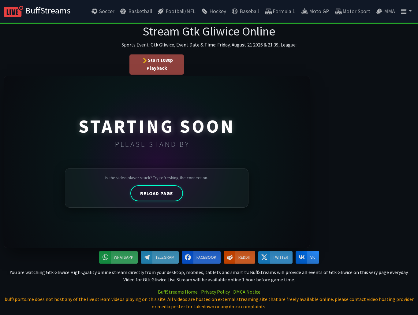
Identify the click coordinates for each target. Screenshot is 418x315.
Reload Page (156, 193)
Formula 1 (284, 11)
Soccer (106, 11)
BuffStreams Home (178, 292)
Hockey (217, 11)
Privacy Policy (215, 292)
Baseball (249, 11)
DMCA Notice (246, 292)
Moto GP (319, 11)
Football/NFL (181, 11)
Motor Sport (356, 11)
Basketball (140, 11)
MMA (389, 11)
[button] (405, 11)
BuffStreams (46, 10)
